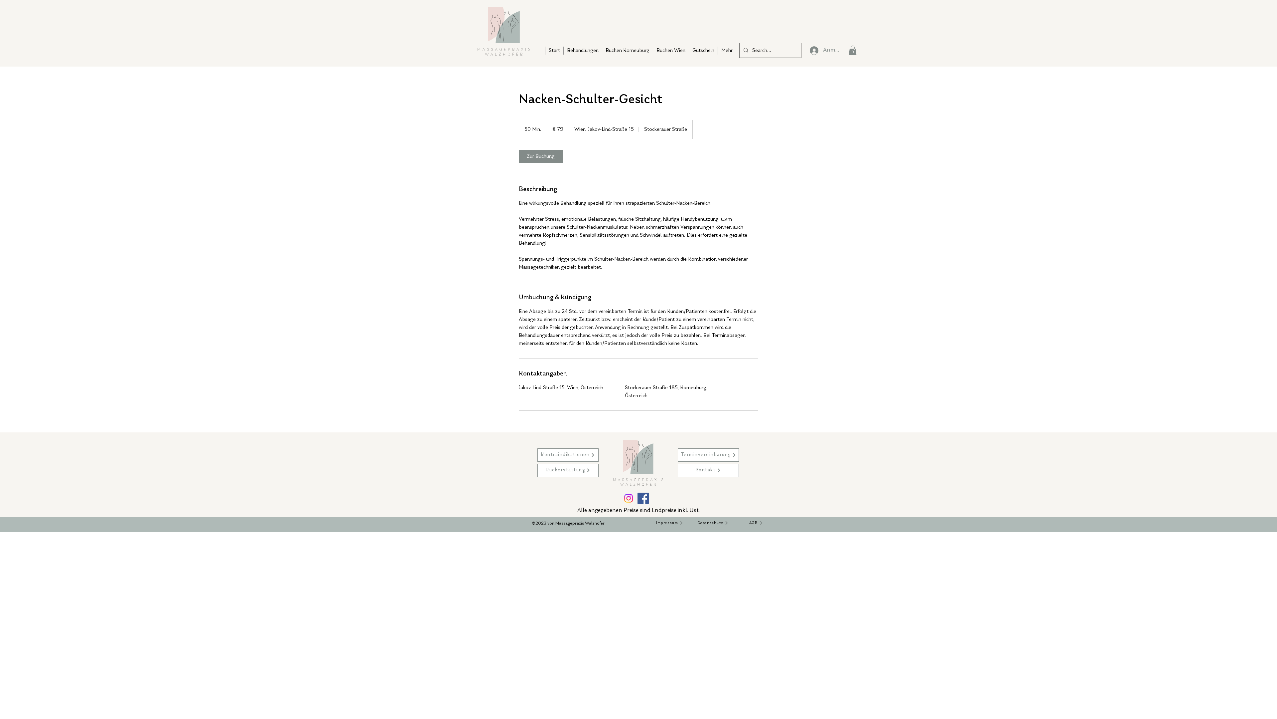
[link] (541, 156)
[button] (853, 50)
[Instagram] (628, 498)
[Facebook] (643, 498)
